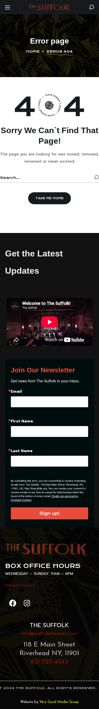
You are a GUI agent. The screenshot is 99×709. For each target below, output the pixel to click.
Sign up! (49, 513)
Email (16, 391)
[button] (91, 7)
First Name (22, 421)
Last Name (21, 451)
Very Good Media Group (59, 702)
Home (33, 51)
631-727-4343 (49, 662)
